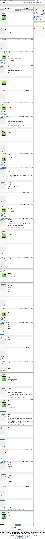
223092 (32, 361)
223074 (32, 141)
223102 (32, 461)
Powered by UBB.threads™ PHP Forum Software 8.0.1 (22, 538)
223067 (32, 51)
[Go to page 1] (21, 10)
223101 (32, 449)
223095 (32, 399)
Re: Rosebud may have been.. (7, 437)
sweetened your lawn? (5, 322)
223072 (32, 116)
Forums (16, 6)
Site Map (37, 2)
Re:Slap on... (4, 257)
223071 (32, 102)
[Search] (42, 6)
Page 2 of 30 (17, 10)
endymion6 (21, 51)
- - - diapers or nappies (5, 102)
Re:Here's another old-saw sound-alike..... (9, 498)
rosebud (3, 426)
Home (9, 535)
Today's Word (13, 535)
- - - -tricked (4, 76)
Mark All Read (8, 530)
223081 (32, 218)
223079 (32, 192)
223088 (32, 308)
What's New (29, 2)
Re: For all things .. (5, 461)
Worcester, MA (2, 179)
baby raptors (4, 243)
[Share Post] (29, 39)
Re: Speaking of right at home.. (7, 65)
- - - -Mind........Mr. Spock (6, 308)
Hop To (7, 526)
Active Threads (25, 6)
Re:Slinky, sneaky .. (5, 39)
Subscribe (23, 535)
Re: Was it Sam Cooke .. (6, 218)
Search (33, 2)
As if (2, 347)
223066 (32, 39)
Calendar (20, 6)
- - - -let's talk (4, 153)
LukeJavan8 (21, 65)
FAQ (26, 535)
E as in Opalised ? (5, 167)
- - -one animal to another (6, 51)
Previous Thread (9, 8)
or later (3, 449)
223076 (32, 167)
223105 (32, 486)
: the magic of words (6, 0)
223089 (32, 322)
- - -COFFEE (4, 204)
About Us (25, 2)
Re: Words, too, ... (5, 361)
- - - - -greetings (4, 373)
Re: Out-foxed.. (4, 90)
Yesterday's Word (18, 535)
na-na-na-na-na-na (5, 192)
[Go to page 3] (32, 10)
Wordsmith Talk (42, 530)
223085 (32, 269)
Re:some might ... (5, 296)
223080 (32, 204)
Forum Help (35, 530)
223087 (32, 296)
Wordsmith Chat (25, 536)
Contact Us (41, 2)
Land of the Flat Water (3, 63)
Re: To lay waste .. (5, 116)
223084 (32, 257)
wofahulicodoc (21, 39)
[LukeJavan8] (4, 19)
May (21, 204)
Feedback (35, 535)
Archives (28, 535)
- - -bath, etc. (4, 269)
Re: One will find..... (5, 486)
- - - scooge (3, 399)
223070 (32, 90)
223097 (32, 426)
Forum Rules (2, 530)
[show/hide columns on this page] (44, 6)
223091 (32, 347)
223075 (32, 153)
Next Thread (24, 8)
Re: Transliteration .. (5, 141)
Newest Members (37, 16)
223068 (32, 65)
